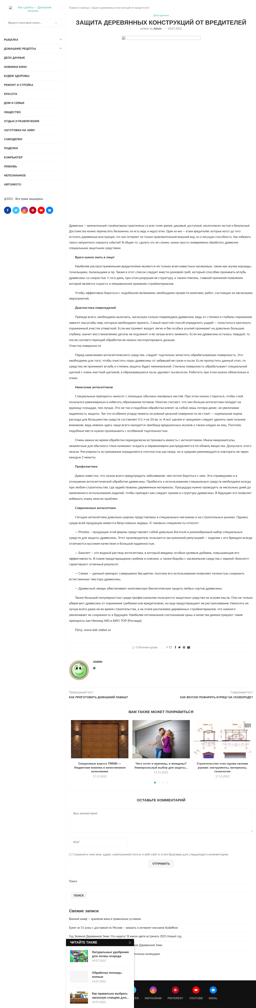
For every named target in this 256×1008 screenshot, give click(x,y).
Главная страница (79, 8)
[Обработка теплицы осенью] (79, 977)
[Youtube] (41, 210)
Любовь (10, 166)
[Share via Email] (188, 647)
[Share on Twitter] (179, 647)
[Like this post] (170, 647)
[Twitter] (16, 210)
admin (158, 28)
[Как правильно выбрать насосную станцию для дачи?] (79, 998)
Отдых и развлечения (21, 121)
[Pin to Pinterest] (184, 647)
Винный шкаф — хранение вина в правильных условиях (105, 919)
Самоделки (13, 139)
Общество (12, 112)
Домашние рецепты (20, 48)
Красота (10, 94)
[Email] (49, 210)
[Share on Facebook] (175, 647)
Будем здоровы (16, 75)
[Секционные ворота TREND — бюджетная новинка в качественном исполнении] (99, 739)
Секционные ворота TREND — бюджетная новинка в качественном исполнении (99, 767)
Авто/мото (12, 184)
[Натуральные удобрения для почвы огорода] (79, 956)
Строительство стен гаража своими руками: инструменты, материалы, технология (222, 767)
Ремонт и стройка (18, 85)
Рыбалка (11, 39)
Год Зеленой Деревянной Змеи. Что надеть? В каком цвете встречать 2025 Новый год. (125, 936)
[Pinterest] (32, 210)
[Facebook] (7, 210)
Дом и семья (14, 103)
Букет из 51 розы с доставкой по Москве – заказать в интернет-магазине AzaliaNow (123, 928)
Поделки (11, 148)
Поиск (73, 881)
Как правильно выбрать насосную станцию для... (110, 995)
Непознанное (15, 175)
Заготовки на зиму (19, 130)
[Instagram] (24, 210)
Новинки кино (15, 66)
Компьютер (13, 157)
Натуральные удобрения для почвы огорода (110, 954)
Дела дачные (14, 57)
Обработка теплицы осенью (107, 974)
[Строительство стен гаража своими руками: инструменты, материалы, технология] (222, 739)
